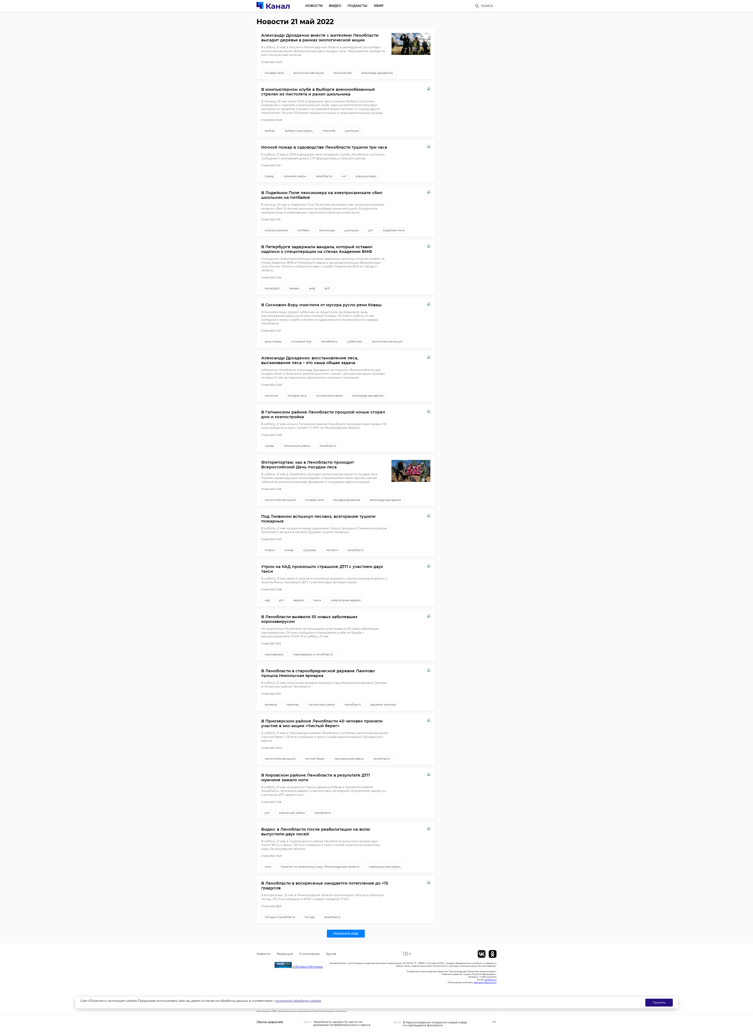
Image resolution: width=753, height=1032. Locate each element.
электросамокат (276, 230)
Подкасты (357, 6)
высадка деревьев (346, 500)
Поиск (487, 6)
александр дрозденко (377, 73)
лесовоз (332, 550)
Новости (314, 6)
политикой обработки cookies (298, 1001)
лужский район (295, 176)
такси (317, 600)
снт (344, 176)
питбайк (303, 230)
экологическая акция (308, 73)
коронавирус (274, 654)
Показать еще (345, 933)
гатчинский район (297, 446)
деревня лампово (383, 704)
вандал (294, 288)
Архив (331, 954)
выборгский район (299, 131)
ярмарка (271, 704)
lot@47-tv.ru (490, 979)
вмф (312, 288)
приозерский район (349, 758)
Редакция (285, 954)
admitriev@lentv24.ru (485, 982)
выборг (270, 131)
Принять (659, 1002)
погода (310, 917)
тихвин (270, 550)
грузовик (309, 550)
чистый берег (315, 758)
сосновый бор (301, 341)
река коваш (273, 341)
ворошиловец (366, 176)
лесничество (342, 73)
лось (268, 866)
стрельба (328, 131)
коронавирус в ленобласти (313, 654)
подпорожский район (385, 866)
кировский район (292, 813)
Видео (335, 6)
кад (267, 600)
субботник (354, 341)
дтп (370, 230)
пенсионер (327, 230)
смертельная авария (346, 600)
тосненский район (329, 395)
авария (298, 600)
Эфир (379, 6)
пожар (269, 176)
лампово (292, 704)
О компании (309, 954)
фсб (327, 288)
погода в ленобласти (280, 917)
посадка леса (274, 73)
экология (271, 395)
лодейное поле (394, 230)
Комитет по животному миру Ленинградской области (320, 866)
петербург (272, 288)
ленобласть (324, 176)
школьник (352, 131)
